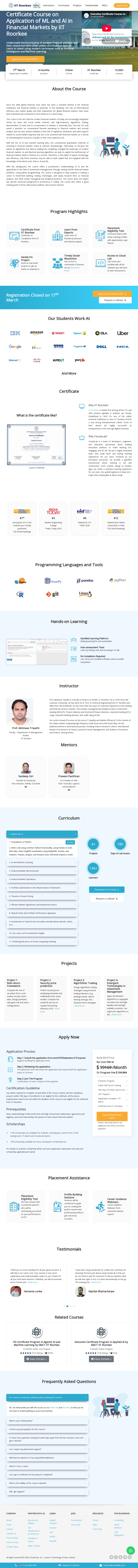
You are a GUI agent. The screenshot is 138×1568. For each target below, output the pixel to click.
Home (36, 5)
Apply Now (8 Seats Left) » (112, 1116)
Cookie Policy (12, 1546)
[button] (64, 1306)
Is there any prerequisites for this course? (27, 1429)
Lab (51, 1532)
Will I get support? (17, 1491)
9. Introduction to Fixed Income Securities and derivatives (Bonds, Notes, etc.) (41, 923)
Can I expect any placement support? (25, 1449)
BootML (66, 1407)
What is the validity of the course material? (27, 1483)
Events (52, 1536)
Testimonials (91, 5)
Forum (95, 1520)
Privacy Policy (12, 1538)
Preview (70, 842)
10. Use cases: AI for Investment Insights (27, 933)
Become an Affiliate (33, 1522)
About (9, 1520)
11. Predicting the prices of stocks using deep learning (32, 941)
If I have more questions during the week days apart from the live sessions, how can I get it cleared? (46, 1439)
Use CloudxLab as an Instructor (34, 1530)
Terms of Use (12, 1542)
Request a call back (70, 1565)
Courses (53, 1527)
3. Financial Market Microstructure (24, 871)
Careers (9, 1529)
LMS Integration (119, 1534)
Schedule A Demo (32, 1540)
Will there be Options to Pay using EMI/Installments (31, 1457)
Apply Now (121, 5)
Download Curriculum (105, 888)
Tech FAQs (97, 1529)
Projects (77, 5)
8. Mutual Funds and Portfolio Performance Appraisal (32, 913)
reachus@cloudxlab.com (113, 1565)
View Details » (38, 1359)
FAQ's (105, 5)
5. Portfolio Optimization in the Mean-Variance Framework (34, 887)
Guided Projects (53, 1522)
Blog (95, 1524)
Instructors (48, 5)
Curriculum (63, 5)
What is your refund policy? (21, 1420)
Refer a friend (34, 1546)
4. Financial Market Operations (22, 879)
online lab (54, 1407)
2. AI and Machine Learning (21, 862)
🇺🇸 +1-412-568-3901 (27, 1565)
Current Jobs (76, 1520)
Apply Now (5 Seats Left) (24, 59)
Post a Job (75, 1524)
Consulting (118, 1520)
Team (8, 1524)
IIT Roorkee (94, 410)
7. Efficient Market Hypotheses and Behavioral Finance (33, 904)
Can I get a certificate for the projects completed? (31, 1474)
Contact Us (11, 1533)
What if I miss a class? (18, 1466)
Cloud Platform (118, 1526)
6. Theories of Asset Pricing (21, 896)
